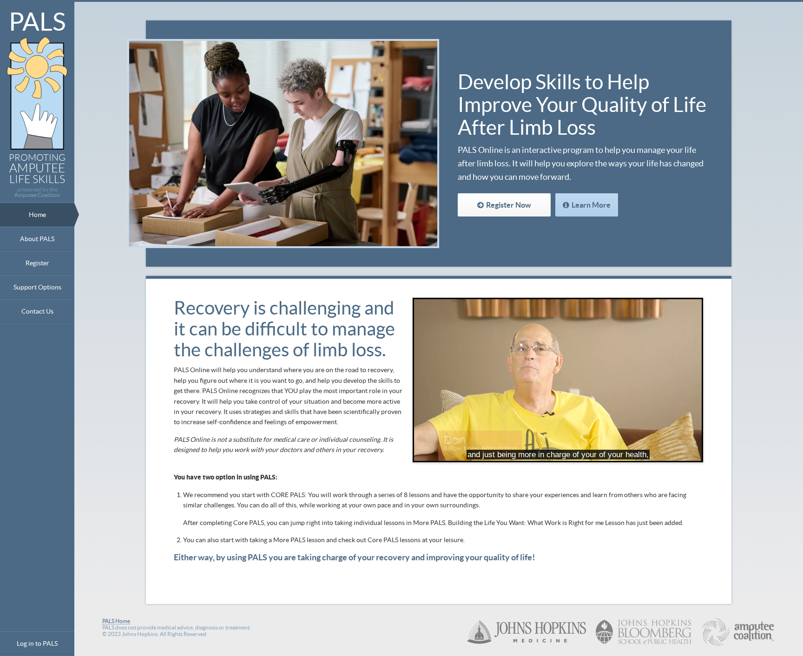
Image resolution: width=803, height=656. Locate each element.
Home (37, 214)
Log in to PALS (37, 643)
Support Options (37, 287)
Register (37, 263)
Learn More (591, 205)
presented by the (37, 192)
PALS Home (116, 621)
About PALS (37, 239)
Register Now (508, 205)
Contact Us (37, 311)
